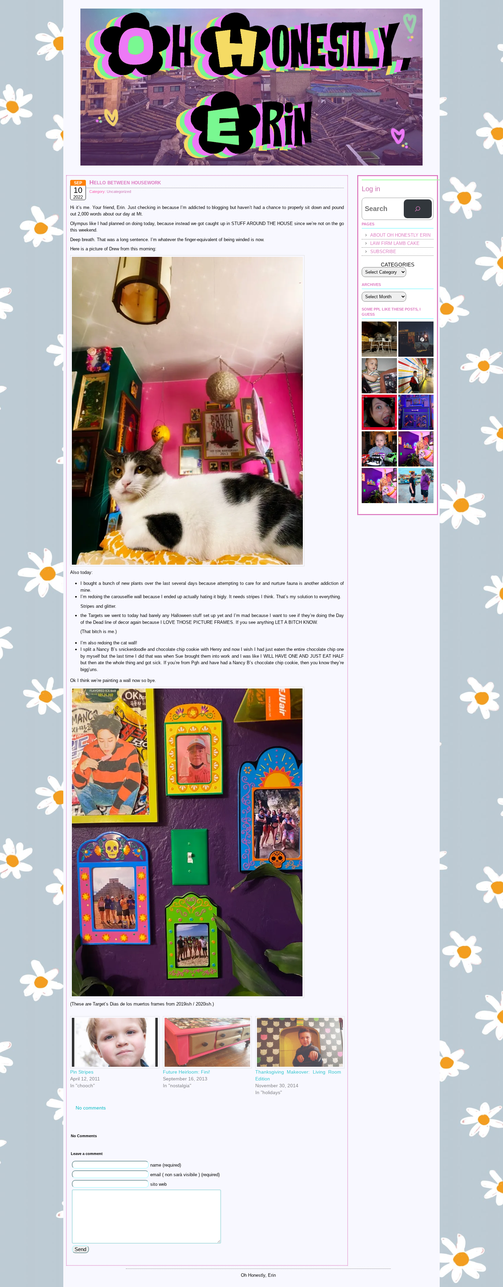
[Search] (418, 209)
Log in (371, 189)
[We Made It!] (416, 375)
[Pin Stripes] (113, 1042)
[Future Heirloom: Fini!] (206, 1042)
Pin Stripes (81, 1072)
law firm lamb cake (395, 243)
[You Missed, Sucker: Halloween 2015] (379, 375)
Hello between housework (125, 182)
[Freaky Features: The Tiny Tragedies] (379, 412)
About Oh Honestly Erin (400, 235)
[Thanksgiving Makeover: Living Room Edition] (298, 1042)
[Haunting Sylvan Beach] (416, 485)
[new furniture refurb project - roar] (416, 412)
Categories (397, 264)
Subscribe (383, 251)
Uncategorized (119, 191)
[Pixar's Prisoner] (379, 449)
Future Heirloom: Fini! (186, 1072)
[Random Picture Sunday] (416, 449)
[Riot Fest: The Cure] (416, 339)
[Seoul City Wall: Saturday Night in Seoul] (379, 339)
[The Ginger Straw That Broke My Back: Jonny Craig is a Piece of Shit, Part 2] (379, 485)
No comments (91, 1108)
